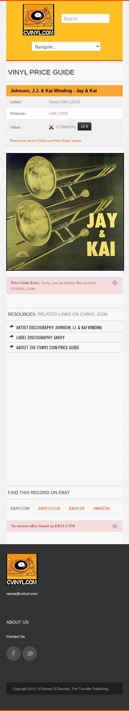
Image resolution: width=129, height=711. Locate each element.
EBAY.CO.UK (49, 508)
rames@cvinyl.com (22, 593)
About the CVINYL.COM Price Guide (47, 347)
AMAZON (102, 508)
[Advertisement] (64, 420)
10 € (84, 126)
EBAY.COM (19, 508)
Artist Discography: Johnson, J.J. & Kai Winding (59, 327)
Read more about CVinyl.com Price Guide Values (45, 140)
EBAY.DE (77, 508)
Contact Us (15, 636)
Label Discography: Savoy (40, 337)
